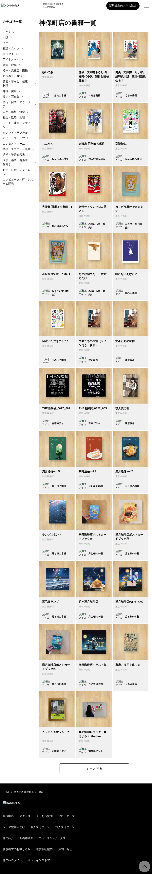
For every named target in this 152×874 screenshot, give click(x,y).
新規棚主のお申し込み (123, 5)
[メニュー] (146, 6)
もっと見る (94, 768)
